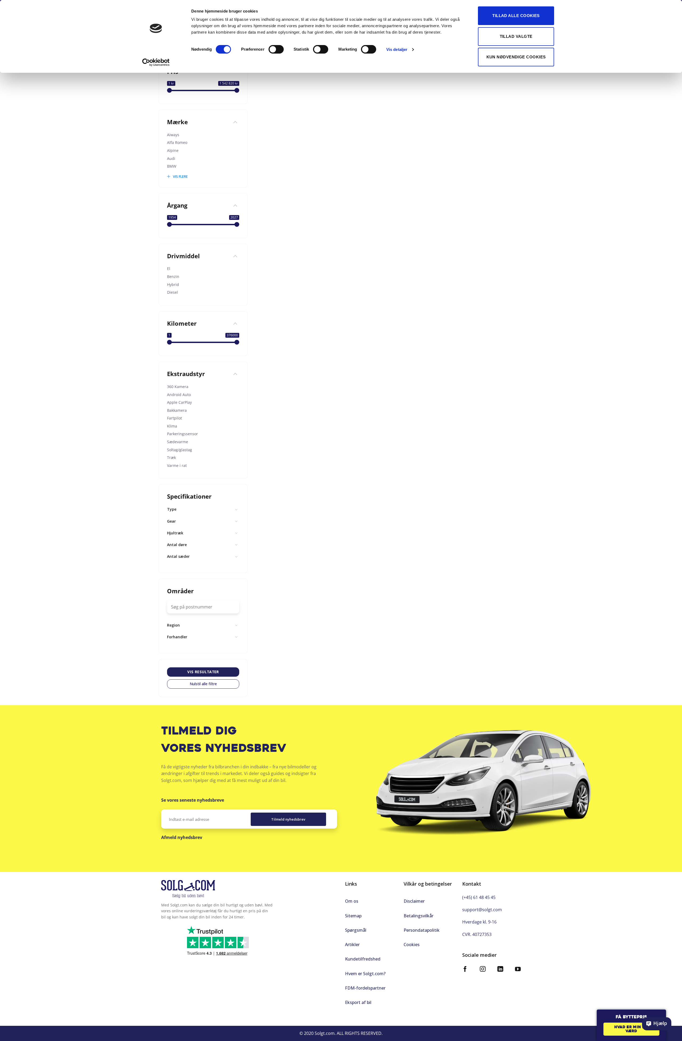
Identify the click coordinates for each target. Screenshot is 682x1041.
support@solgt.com (482, 910)
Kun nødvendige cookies (516, 57)
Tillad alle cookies (516, 15)
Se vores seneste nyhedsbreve (192, 800)
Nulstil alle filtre (203, 683)
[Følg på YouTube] (518, 969)
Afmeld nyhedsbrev (181, 837)
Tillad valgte (516, 36)
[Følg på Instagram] (483, 969)
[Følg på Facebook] (465, 969)
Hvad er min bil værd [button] (631, 1029)
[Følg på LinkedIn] (500, 969)
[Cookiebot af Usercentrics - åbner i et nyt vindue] (156, 62)
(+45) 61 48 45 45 (479, 897)
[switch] (276, 49)
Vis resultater (203, 671)
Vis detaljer (396, 49)
